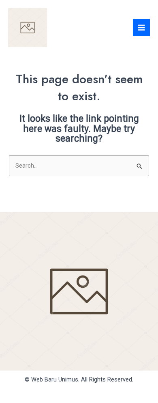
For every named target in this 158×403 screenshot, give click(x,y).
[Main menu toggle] (141, 27)
